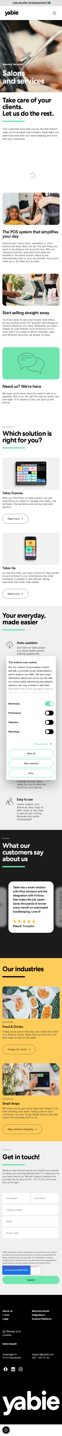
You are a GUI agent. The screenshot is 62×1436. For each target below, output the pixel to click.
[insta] (21, 1369)
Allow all (31, 753)
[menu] (54, 13)
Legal (5, 1318)
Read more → (15, 518)
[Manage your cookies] (6, 1430)
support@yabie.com (43, 1354)
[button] (16, 1333)
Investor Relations (42, 1318)
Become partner (40, 1310)
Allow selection (31, 763)
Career (6, 1314)
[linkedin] (13, 1369)
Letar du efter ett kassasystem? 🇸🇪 (32, 3)
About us (7, 1310)
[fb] (6, 1369)
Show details (41, 744)
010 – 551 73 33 (40, 1357)
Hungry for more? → (19, 1049)
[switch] (49, 713)
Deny (31, 773)
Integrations (38, 1314)
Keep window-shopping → (22, 1129)
